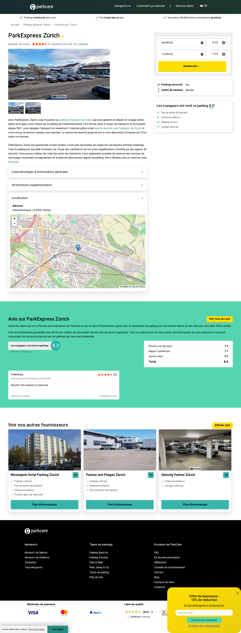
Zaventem (30, 562)
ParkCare (13, 162)
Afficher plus (222, 425)
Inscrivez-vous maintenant (204, 620)
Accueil (15, 24)
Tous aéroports (33, 567)
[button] (78, 248)
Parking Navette (98, 552)
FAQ (156, 552)
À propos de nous (164, 582)
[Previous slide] (11, 71)
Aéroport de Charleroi (37, 557)
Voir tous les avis (219, 318)
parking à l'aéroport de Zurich (75, 119)
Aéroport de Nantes (36, 552)
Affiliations (160, 562)
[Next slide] (106, 71)
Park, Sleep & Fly (99, 567)
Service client (184, 6)
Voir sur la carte (24, 228)
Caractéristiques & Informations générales (40, 172)
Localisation (20, 198)
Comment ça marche (151, 6)
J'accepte (57, 629)
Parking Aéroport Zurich (36, 24)
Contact (159, 572)
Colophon (159, 587)
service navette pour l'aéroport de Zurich (117, 128)
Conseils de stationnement (169, 567)
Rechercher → (192, 66)
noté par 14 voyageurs (75, 44)
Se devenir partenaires (167, 557)
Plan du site (96, 577)
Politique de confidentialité (204, 625)
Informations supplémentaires (32, 185)
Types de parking (99, 572)
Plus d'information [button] (36, 629)
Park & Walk (96, 562)
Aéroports (121, 6)
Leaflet (125, 287)
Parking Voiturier (98, 557)
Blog (156, 577)
